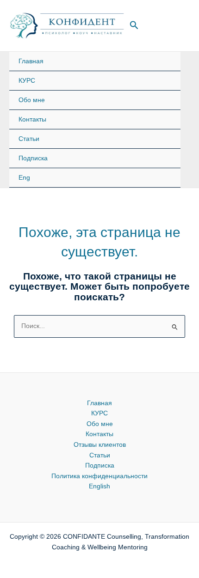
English (99, 486)
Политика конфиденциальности (99, 476)
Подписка (33, 158)
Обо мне (32, 100)
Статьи (29, 138)
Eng (24, 177)
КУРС (27, 80)
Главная (31, 61)
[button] (134, 25)
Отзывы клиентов (100, 444)
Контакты (32, 119)
